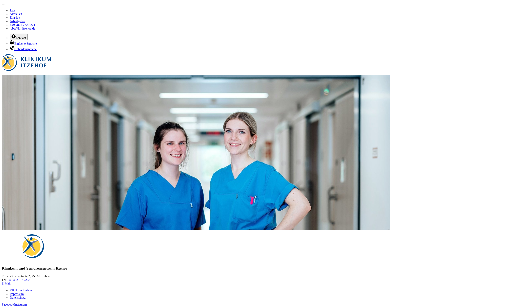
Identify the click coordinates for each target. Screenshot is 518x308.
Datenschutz (17, 297)
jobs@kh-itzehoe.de (22, 28)
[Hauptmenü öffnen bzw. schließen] (3, 4)
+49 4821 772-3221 (22, 25)
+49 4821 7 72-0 (18, 279)
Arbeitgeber (17, 21)
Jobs (12, 10)
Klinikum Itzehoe (21, 290)
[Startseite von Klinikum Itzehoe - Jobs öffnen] (26, 69)
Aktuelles (16, 14)
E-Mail (6, 283)
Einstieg (15, 17)
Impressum (17, 294)
